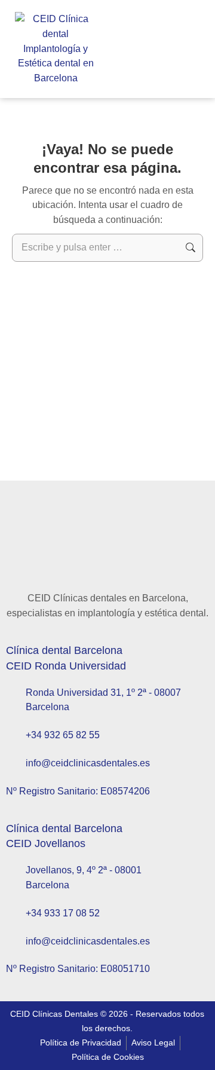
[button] (126, 49)
